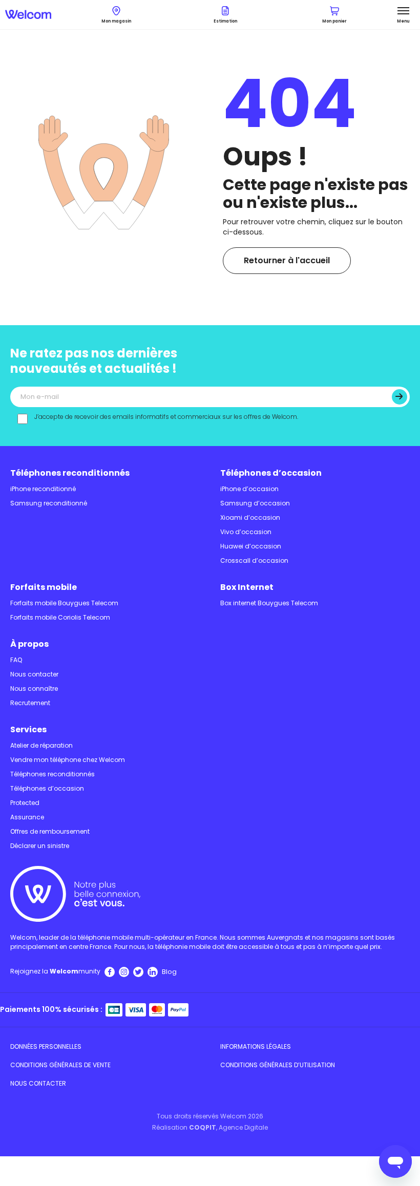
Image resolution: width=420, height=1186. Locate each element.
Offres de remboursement (50, 831)
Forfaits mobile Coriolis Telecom (60, 617)
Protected (24, 802)
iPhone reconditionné (43, 488)
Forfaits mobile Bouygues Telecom (64, 603)
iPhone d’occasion (249, 488)
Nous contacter (34, 674)
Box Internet (247, 587)
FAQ (16, 659)
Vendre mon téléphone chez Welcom (67, 759)
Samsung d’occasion (255, 503)
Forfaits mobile (43, 587)
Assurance (27, 817)
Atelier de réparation (41, 745)
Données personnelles (45, 1046)
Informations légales (255, 1046)
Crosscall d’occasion (254, 560)
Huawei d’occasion (250, 546)
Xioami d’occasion (250, 517)
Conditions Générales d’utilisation (277, 1065)
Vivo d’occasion (245, 531)
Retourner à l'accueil (287, 260)
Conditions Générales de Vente (60, 1065)
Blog (169, 972)
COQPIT (202, 1127)
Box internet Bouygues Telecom (269, 603)
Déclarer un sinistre (39, 845)
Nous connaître (34, 688)
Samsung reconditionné (48, 503)
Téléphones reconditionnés (70, 473)
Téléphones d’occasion (271, 473)
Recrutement (30, 702)
